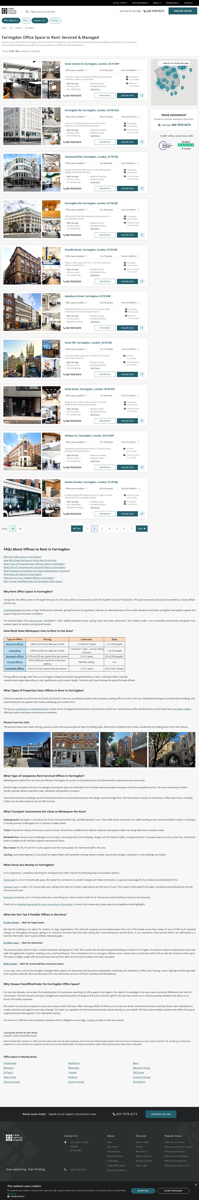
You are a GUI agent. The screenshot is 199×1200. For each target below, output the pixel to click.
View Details (105, 95)
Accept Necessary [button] (173, 1191)
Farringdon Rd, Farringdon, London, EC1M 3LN (92, 110)
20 (20, 528)
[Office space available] (86, 70)
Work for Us (142, 1151)
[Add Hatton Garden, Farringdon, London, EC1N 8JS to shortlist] (142, 513)
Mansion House (141, 1067)
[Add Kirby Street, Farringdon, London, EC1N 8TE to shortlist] (142, 421)
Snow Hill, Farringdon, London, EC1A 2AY (88, 342)
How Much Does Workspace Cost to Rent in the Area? (30, 560)
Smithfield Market (12, 610)
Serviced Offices (115, 1156)
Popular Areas (173, 1136)
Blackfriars (74, 1063)
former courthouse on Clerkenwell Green (28, 708)
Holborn (73, 1077)
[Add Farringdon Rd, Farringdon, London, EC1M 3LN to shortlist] (142, 142)
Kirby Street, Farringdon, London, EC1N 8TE (90, 389)
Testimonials (113, 1151)
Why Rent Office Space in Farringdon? (22, 556)
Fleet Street (10, 1077)
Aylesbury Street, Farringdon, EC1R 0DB (87, 296)
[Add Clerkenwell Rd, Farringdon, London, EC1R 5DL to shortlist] (142, 188)
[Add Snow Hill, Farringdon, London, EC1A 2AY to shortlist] (142, 374)
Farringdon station (181, 708)
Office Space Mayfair (174, 1151)
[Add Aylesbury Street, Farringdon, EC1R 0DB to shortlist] (142, 328)
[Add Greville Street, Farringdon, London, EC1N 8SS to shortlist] (142, 281)
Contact (188, 3)
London (19, 28)
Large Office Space (116, 1165)
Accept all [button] (143, 1191)
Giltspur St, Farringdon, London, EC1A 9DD (89, 435)
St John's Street (34, 620)
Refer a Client (142, 1142)
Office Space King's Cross (176, 1165)
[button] (167, 82)
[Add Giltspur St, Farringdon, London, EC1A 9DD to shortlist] (142, 467)
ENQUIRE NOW (127, 95)
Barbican (8, 1067)
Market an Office (144, 1160)
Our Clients (112, 1147)
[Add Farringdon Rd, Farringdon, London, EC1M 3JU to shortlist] (142, 235)
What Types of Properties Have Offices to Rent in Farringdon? (34, 563)
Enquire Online (183, 10)
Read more (12, 1193)
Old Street (138, 1072)
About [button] (156, 3)
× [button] (196, 1185)
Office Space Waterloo (175, 1160)
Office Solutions (144, 1156)
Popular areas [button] (139, 3)
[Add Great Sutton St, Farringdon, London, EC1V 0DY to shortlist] (142, 95)
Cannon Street (76, 1081)
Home (4, 28)
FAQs (109, 1142)
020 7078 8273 (155, 11)
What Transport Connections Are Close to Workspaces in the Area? (37, 570)
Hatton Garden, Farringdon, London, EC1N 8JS (91, 482)
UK (11, 28)
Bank (135, 1063)
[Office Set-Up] (139, 70)
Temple (72, 1072)
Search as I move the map (176, 63)
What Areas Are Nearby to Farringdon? (23, 574)
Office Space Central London (178, 1147)
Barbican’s (9, 897)
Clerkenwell (9, 879)
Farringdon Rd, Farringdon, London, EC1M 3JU (91, 203)
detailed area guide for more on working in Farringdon (45, 904)
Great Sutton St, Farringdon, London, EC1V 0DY (92, 63)
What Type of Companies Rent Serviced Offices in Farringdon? (34, 567)
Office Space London (174, 1142)
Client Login (142, 1165)
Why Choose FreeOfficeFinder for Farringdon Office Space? (33, 581)
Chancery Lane (11, 886)
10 (13, 528)
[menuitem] (121, 1142)
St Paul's (8, 1072)
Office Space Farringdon (176, 1156)
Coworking (112, 1160)
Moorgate (73, 1067)
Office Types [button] (119, 3)
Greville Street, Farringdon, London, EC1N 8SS (91, 249)
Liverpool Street (141, 1077)
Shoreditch (139, 1081)
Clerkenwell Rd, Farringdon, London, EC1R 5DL (92, 156)
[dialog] (99, 1191)
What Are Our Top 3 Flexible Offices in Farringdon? (29, 577)
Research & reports (116, 1170)
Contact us (92, 1020)
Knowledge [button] (172, 3)
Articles (139, 1147)
